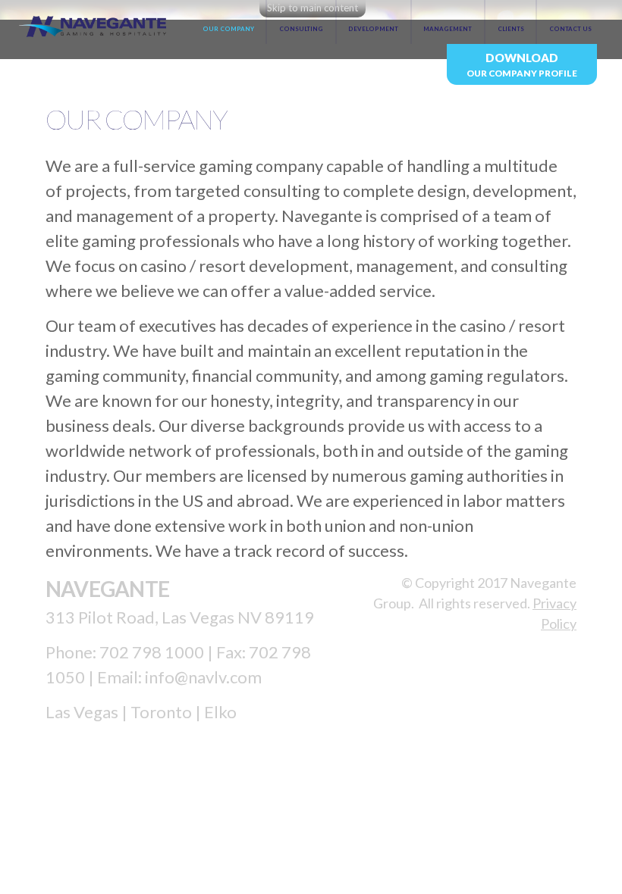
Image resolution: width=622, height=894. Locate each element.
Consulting (301, 29)
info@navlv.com (203, 677)
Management (447, 29)
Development (373, 29)
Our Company (228, 29)
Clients (511, 29)
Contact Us (570, 29)
